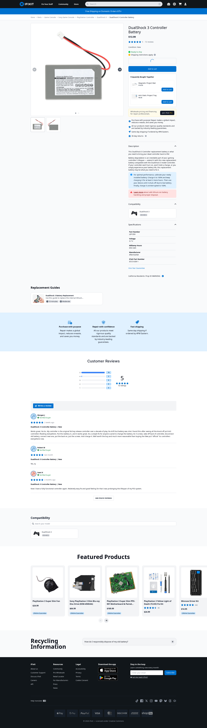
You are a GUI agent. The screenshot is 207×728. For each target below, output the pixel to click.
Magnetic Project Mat (147, 83)
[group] (34, 69)
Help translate (36, 701)
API (32, 684)
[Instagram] (151, 700)
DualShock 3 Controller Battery (121, 17)
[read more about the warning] (163, 276)
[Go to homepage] (28, 4)
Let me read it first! (140, 677)
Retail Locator (58, 676)
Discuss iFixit (36, 676)
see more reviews (103, 498)
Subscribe (170, 672)
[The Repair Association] (174, 700)
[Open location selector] (174, 4)
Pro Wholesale (59, 672)
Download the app (107, 664)
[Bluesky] (165, 701)
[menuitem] (47, 4)
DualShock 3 (102, 17)
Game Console (50, 17)
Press (55, 684)
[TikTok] (136, 700)
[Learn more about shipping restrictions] (155, 55)
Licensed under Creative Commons (110, 721)
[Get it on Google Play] (108, 678)
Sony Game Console (66, 17)
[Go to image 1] (75, 113)
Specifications (134, 224)
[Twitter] (146, 700)
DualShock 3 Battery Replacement (60, 295)
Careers (34, 680)
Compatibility (134, 204)
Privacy (78, 672)
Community (57, 669)
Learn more (138, 192)
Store (33, 17)
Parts (39, 17)
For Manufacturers (60, 680)
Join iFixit (167, 113)
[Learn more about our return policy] (146, 136)
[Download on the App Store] (108, 670)
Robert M (41, 447)
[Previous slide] (100, 620)
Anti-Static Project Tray (147, 95)
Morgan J (41, 415)
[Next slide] (106, 620)
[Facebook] (141, 700)
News (55, 688)
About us (34, 669)
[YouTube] (156, 700)
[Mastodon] (160, 700)
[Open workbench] (168, 4)
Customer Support (38, 672)
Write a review (45, 405)
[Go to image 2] (78, 113)
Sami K (40, 472)
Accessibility (81, 669)
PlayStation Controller (85, 17)
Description (133, 146)
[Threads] (170, 700)
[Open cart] (180, 4)
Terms (78, 676)
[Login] (185, 4)
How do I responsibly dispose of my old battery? (106, 641)
